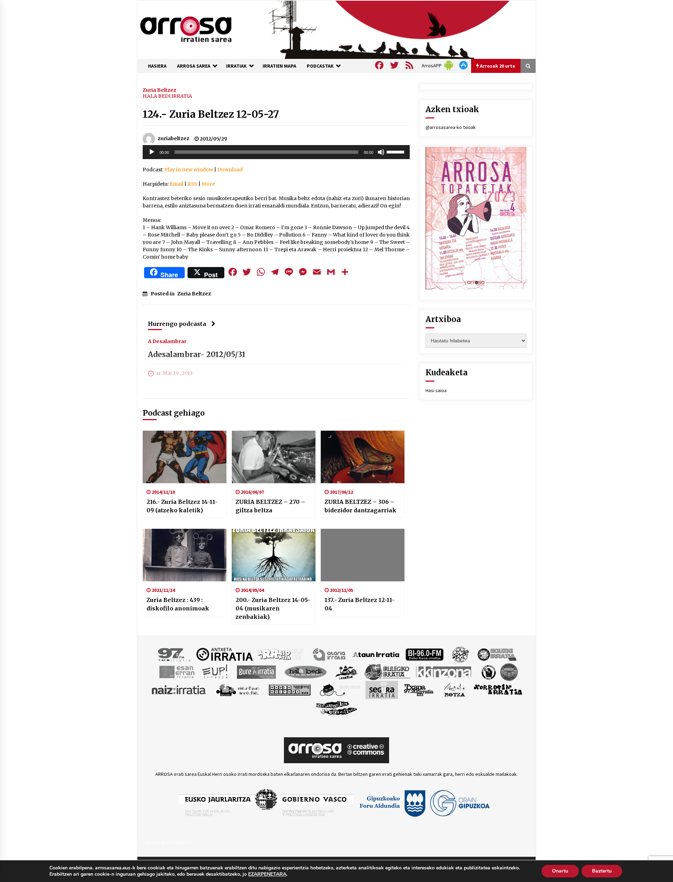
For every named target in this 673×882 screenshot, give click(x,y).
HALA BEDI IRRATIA (167, 96)
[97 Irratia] (174, 654)
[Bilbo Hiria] (424, 654)
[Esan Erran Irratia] (176, 671)
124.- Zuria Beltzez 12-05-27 (211, 114)
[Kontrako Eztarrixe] (488, 671)
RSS (192, 184)
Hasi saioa (436, 390)
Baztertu (602, 871)
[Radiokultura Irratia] (289, 689)
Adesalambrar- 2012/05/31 (196, 354)
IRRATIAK (236, 66)
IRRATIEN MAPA (279, 66)
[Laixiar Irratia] (509, 671)
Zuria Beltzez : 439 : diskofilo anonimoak (178, 604)
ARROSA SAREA (193, 66)
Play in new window (188, 169)
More (208, 184)
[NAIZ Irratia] (179, 689)
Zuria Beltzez (159, 90)
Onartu (560, 871)
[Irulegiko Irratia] (387, 671)
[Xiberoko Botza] (454, 689)
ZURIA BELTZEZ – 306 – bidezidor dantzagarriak (360, 506)
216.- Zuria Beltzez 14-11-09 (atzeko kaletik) (182, 506)
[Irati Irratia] (347, 671)
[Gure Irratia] (256, 671)
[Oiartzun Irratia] (238, 689)
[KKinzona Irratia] (444, 671)
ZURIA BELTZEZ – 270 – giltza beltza (270, 506)
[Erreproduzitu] (151, 152)
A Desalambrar (167, 341)
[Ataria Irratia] (330, 654)
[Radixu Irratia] (339, 689)
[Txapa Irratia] (418, 689)
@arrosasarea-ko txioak (451, 127)
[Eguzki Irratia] (496, 654)
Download (230, 169)
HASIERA (157, 66)
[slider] (396, 151)
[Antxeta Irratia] (224, 654)
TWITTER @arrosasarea (167, 842)
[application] (276, 152)
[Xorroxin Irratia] (498, 689)
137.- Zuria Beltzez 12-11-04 (360, 604)
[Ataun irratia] (376, 654)
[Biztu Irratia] (460, 654)
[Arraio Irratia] (281, 654)
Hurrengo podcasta (177, 323)
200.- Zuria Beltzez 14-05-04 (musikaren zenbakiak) (273, 608)
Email (176, 184)
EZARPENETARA (267, 874)
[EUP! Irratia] (215, 671)
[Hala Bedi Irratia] (305, 671)
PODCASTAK (320, 66)
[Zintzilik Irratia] (336, 707)
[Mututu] (381, 152)
